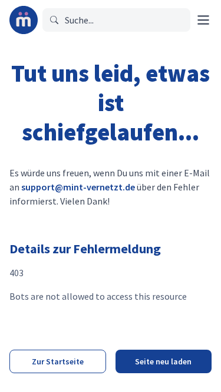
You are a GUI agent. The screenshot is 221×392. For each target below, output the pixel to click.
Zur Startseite (58, 361)
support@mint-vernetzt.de (78, 187)
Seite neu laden (163, 361)
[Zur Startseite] (23, 20)
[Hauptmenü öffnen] (203, 20)
